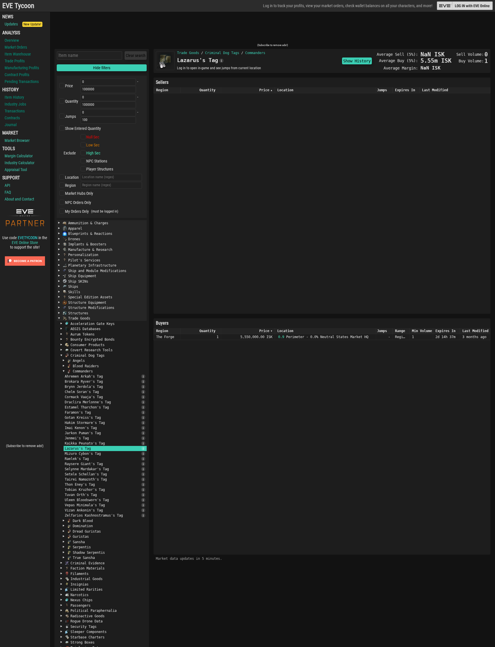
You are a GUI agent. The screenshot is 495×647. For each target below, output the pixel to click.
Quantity (71, 101)
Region (70, 185)
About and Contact (19, 199)
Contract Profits (17, 74)
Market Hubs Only (79, 193)
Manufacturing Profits (22, 68)
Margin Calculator (19, 156)
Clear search (136, 55)
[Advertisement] (272, 29)
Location (72, 177)
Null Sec (92, 137)
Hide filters (101, 68)
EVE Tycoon (18, 6)
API (7, 185)
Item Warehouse (18, 54)
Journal (11, 124)
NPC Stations (96, 161)
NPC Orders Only (78, 202)
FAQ (8, 192)
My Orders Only (77, 211)
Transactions (15, 111)
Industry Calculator (19, 162)
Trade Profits (15, 61)
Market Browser (17, 140)
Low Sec (92, 145)
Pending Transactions (22, 81)
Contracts (12, 118)
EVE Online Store (25, 242)
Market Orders (16, 47)
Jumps (70, 116)
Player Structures (99, 169)
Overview (12, 40)
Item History (14, 97)
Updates (23, 24)
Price (69, 86)
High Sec (93, 153)
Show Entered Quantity (83, 128)
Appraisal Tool (16, 169)
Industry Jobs (15, 104)
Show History (357, 61)
